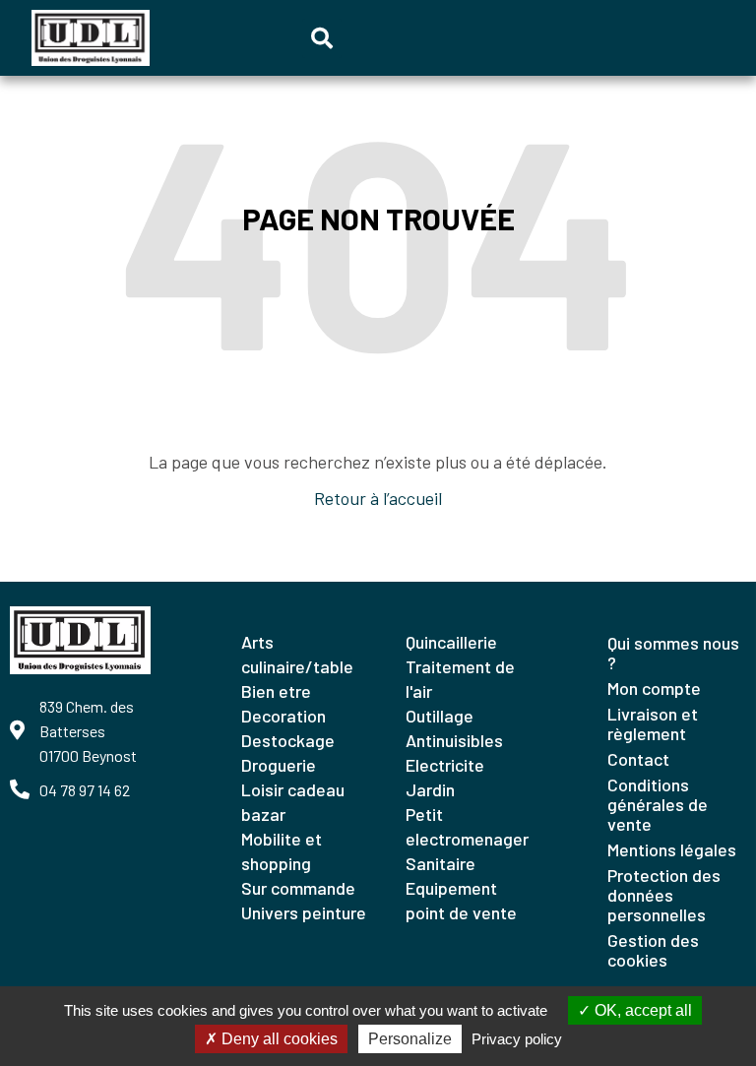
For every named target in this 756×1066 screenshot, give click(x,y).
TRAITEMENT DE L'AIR (460, 679)
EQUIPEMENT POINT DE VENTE (461, 900)
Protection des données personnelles (664, 894)
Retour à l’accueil (378, 498)
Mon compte (654, 688)
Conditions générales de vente (657, 804)
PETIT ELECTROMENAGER (467, 826)
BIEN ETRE (276, 691)
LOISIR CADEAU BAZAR (293, 802)
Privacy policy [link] (517, 1039)
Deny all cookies (278, 1039)
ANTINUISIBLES (454, 740)
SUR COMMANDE (298, 888)
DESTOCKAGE (288, 740)
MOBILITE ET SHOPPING (281, 851)
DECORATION (283, 715)
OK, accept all (641, 1010)
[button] (322, 38)
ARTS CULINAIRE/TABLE (297, 654)
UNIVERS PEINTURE (303, 912)
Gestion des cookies (653, 950)
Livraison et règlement (652, 723)
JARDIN (430, 789)
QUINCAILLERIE (451, 642)
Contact (638, 759)
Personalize (410, 1039)
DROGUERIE (278, 765)
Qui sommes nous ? (673, 652)
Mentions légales (671, 849)
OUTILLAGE (439, 715)
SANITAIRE (440, 863)
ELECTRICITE (445, 765)
